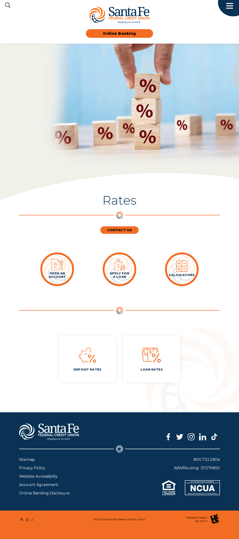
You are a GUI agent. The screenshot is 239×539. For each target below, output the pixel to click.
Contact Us (119, 230)
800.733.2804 (206, 459)
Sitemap (27, 459)
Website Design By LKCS (196, 519)
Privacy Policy (32, 468)
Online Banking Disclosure (44, 493)
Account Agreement (39, 485)
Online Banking (119, 33)
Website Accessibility (38, 476)
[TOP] (119, 529)
